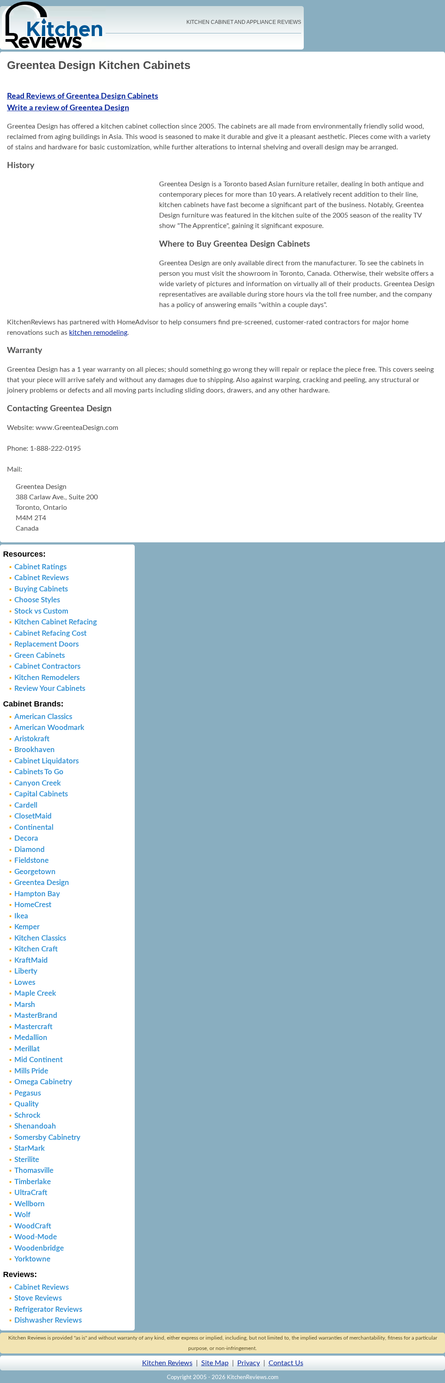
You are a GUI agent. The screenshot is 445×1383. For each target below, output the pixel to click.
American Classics (43, 716)
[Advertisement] (81, 244)
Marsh (24, 1004)
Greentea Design (41, 882)
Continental (33, 827)
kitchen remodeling (98, 332)
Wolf (22, 1214)
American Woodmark (49, 727)
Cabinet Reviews (41, 577)
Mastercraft (33, 1026)
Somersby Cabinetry (47, 1137)
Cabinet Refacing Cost (50, 633)
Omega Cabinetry (43, 1082)
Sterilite (26, 1159)
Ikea (21, 916)
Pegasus (27, 1093)
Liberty (25, 971)
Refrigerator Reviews (48, 1309)
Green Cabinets (39, 655)
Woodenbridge (39, 1248)
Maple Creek (35, 993)
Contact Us (286, 1363)
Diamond (29, 849)
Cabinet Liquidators (46, 761)
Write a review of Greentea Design (68, 108)
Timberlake (32, 1181)
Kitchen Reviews (167, 1363)
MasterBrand (35, 1015)
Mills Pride (31, 1071)
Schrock (27, 1115)
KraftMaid (31, 960)
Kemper (27, 927)
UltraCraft (30, 1192)
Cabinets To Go (38, 772)
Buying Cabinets (41, 589)
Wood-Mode (35, 1237)
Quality (26, 1104)
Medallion (30, 1037)
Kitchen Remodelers (47, 677)
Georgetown (35, 871)
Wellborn (29, 1204)
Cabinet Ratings (40, 567)
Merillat (27, 1049)
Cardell (25, 805)
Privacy (248, 1363)
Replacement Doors (46, 644)
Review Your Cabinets (49, 688)
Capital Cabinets (41, 794)
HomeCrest (32, 904)
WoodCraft (32, 1226)
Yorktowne (32, 1259)
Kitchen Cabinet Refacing (55, 622)
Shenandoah (35, 1126)
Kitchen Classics (40, 938)
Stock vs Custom (41, 611)
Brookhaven (34, 749)
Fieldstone (31, 860)
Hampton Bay (37, 894)
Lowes (24, 982)
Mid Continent (38, 1059)
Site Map (215, 1363)
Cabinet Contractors (47, 666)
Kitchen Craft (36, 949)
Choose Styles (37, 600)
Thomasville (33, 1170)
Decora (26, 838)
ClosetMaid (33, 816)
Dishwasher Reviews (48, 1320)
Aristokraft (32, 739)
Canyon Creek (37, 783)
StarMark (29, 1148)
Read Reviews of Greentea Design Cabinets (82, 96)
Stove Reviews (38, 1298)
